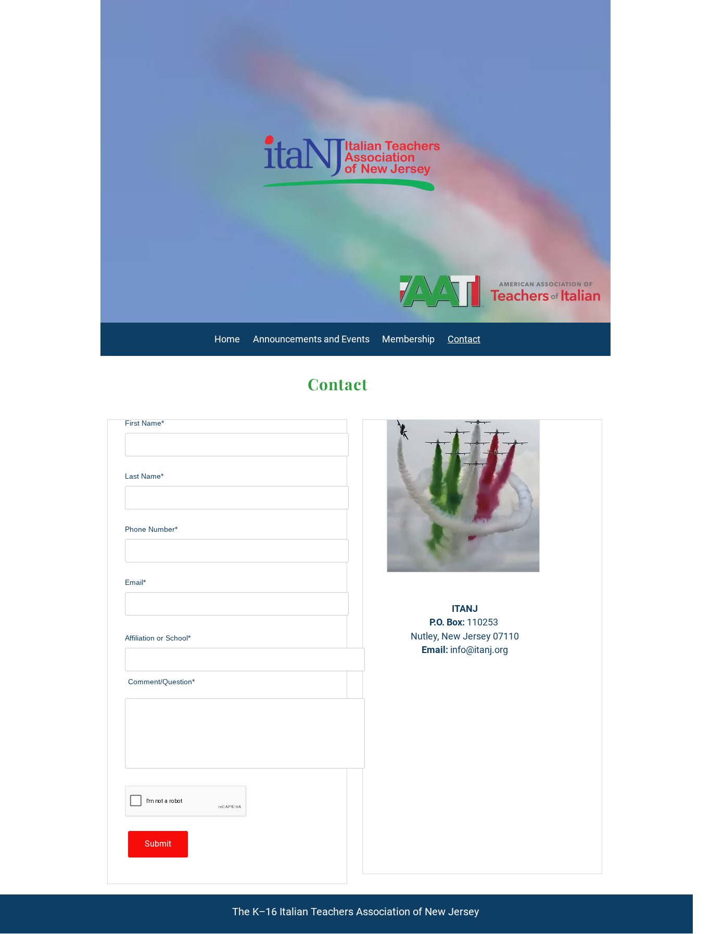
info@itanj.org (479, 649)
